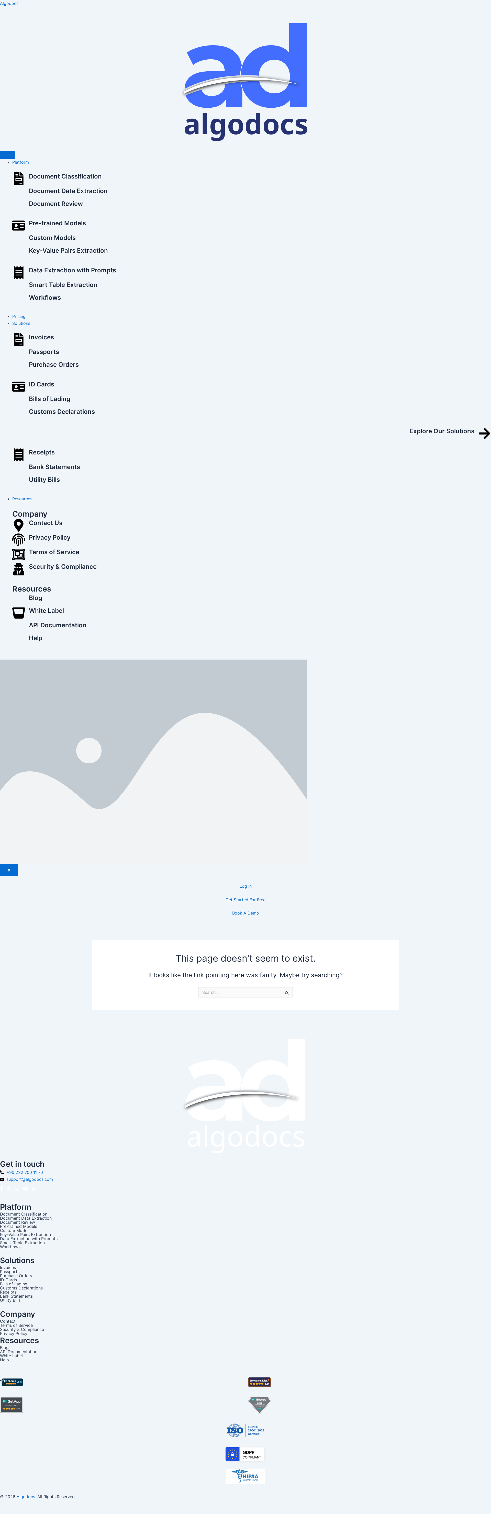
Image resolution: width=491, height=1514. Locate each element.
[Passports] (18, 354)
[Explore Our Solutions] (484, 434)
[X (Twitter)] (9, 1189)
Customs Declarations (62, 411)
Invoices (41, 337)
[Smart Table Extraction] (18, 287)
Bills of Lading (49, 399)
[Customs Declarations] (18, 414)
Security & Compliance (63, 566)
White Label (46, 610)
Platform (20, 162)
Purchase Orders (54, 364)
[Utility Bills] (18, 482)
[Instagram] (17, 1189)
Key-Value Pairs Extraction (68, 250)
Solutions (21, 323)
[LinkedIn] (34, 1189)
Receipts (42, 452)
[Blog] (18, 600)
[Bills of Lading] (18, 401)
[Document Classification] (18, 179)
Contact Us (45, 523)
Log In (246, 886)
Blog (35, 598)
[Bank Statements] (18, 469)
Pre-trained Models (57, 223)
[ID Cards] (18, 387)
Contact (8, 1321)
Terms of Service (54, 552)
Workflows (45, 297)
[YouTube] (25, 1189)
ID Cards (41, 384)
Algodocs (9, 3)
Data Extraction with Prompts (72, 270)
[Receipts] (18, 455)
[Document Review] (18, 206)
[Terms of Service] (18, 555)
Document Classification (65, 176)
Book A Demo (245, 913)
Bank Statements (54, 467)
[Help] (18, 640)
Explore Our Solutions (441, 431)
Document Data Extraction (68, 191)
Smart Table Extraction (63, 284)
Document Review (56, 203)
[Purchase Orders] (18, 367)
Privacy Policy (50, 537)
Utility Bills (44, 479)
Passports (44, 351)
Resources (22, 498)
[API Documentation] (18, 627)
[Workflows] (18, 300)
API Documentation (57, 625)
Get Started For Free (245, 899)
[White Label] (18, 614)
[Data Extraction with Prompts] (18, 273)
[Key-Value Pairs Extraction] (18, 253)
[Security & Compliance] (18, 570)
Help (35, 638)
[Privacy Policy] (18, 540)
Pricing (19, 316)
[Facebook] (1, 1189)
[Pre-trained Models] (18, 226)
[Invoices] (18, 340)
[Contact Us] (18, 526)
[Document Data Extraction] (18, 193)
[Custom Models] (18, 240)
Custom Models (52, 237)
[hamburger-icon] (7, 155)
